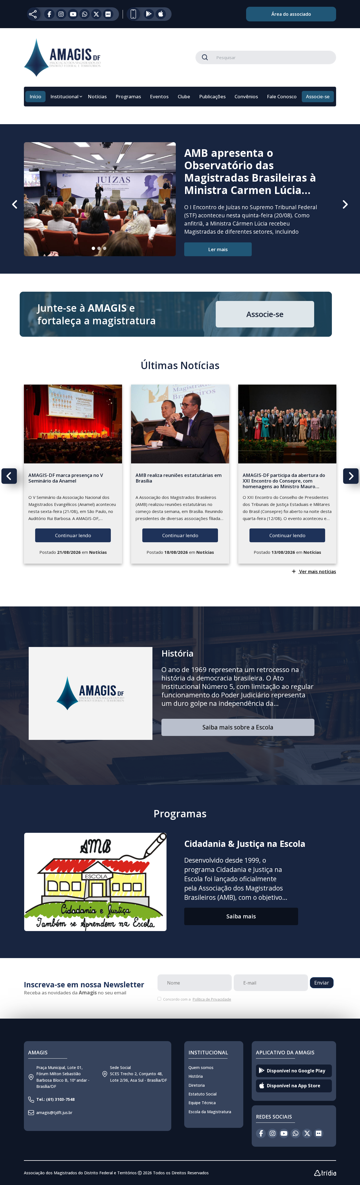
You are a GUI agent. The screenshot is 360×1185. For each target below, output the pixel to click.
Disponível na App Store (293, 1086)
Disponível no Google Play (296, 1071)
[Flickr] (108, 14)
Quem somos (200, 1067)
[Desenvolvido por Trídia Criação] (325, 1173)
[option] (180, 201)
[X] (96, 14)
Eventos (159, 96)
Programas (128, 96)
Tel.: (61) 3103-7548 (55, 1099)
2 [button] (101, 251)
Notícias (97, 96)
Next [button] (345, 204)
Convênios (246, 96)
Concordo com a (196, 999)
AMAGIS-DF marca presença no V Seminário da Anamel (65, 478)
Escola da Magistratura (209, 1111)
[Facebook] (49, 14)
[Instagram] (61, 14)
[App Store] (161, 14)
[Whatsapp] (84, 14)
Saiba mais (241, 916)
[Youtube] (73, 14)
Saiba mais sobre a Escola (237, 727)
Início (35, 96)
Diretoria (196, 1085)
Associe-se (318, 96)
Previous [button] (15, 204)
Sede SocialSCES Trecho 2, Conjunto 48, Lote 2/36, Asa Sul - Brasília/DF (138, 1074)
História (177, 653)
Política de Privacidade (212, 999)
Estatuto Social (202, 1094)
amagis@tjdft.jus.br (54, 1112)
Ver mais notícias (317, 571)
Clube (184, 96)
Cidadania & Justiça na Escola (244, 843)
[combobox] (265, 57)
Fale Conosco (282, 96)
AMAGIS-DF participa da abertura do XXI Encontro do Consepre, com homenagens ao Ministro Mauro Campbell (284, 483)
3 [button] (107, 251)
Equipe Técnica (202, 1102)
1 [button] (96, 251)
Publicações (212, 96)
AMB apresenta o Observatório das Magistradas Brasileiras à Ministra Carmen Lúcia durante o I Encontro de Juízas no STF (250, 184)
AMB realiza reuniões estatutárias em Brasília (179, 478)
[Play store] (149, 14)
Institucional (64, 96)
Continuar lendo (73, 535)
